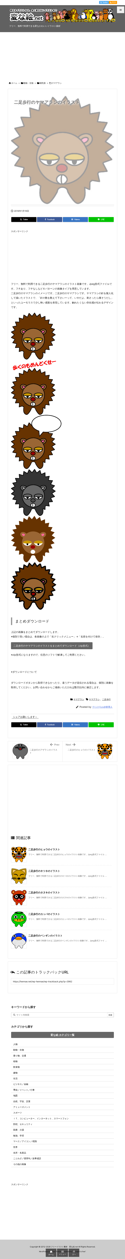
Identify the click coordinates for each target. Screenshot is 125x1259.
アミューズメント (21, 1107)
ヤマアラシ (57, 83)
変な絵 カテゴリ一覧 (63, 1034)
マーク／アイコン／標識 (25, 1141)
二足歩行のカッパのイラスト (44, 914)
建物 (15, 1072)
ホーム (14, 83)
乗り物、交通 (19, 1055)
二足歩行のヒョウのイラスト (44, 849)
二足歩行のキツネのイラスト (44, 870)
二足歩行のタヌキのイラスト (44, 892)
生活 (15, 1078)
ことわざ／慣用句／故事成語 (27, 1158)
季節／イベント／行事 (24, 1090)
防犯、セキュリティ (22, 1124)
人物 (15, 1044)
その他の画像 (19, 1164)
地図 (15, 1095)
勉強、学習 (18, 1135)
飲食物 (16, 1067)
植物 (15, 1061)
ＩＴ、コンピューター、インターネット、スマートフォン (41, 1118)
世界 (15, 1147)
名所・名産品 (19, 1152)
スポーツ (17, 1112)
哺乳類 (43, 83)
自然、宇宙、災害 (21, 1101)
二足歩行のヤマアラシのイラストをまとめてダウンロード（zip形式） (51, 645)
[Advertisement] (62, 55)
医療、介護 (18, 1129)
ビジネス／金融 (20, 1084)
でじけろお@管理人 (102, 706)
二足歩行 (106, 699)
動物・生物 (28, 83)
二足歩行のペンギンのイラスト (45, 935)
